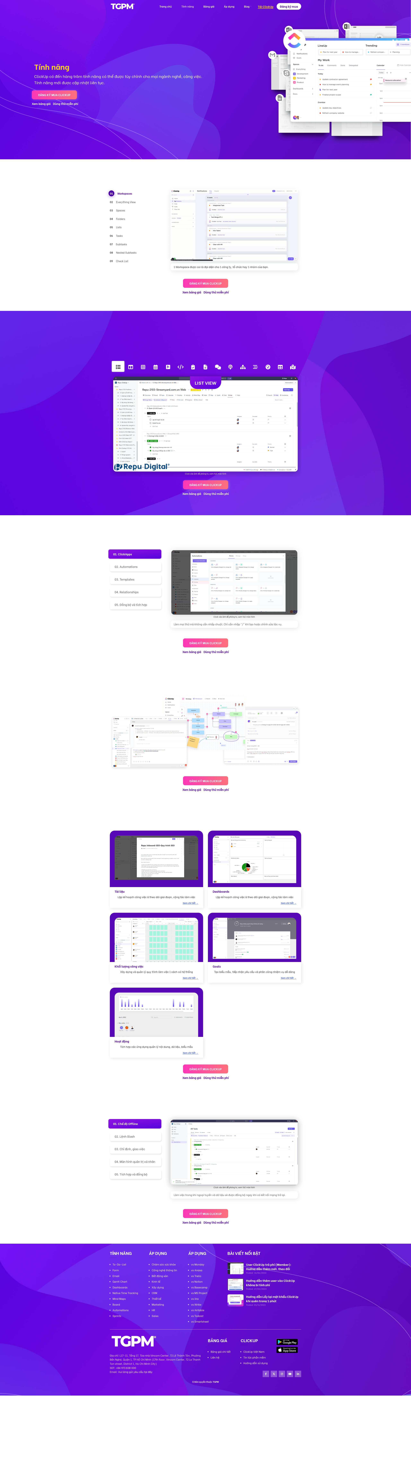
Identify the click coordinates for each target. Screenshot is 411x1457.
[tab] (138, 193)
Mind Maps (119, 1298)
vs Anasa (196, 1270)
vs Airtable (197, 1310)
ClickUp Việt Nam (253, 1351)
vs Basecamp (199, 1287)
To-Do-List (119, 1264)
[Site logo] (123, 6)
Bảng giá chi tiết (221, 1351)
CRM (154, 1293)
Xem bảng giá (41, 103)
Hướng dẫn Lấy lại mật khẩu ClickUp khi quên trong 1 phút (272, 1298)
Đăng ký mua (289, 6)
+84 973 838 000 (126, 1368)
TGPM (216, 1381)
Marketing (158, 1304)
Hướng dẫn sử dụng (255, 1363)
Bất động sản (160, 1276)
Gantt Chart (120, 1281)
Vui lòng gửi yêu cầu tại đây (135, 1372)
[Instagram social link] (282, 1374)
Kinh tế (156, 1281)
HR (153, 1310)
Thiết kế (156, 1298)
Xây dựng (158, 1287)
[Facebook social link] (266, 1374)
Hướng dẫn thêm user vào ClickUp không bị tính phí (270, 1282)
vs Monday (197, 1264)
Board (116, 1304)
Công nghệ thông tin (164, 1270)
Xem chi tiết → (190, 903)
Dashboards (120, 1287)
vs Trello (196, 1276)
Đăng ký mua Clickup (54, 95)
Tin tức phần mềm (254, 1357)
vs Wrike (196, 1304)
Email (116, 1276)
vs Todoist (197, 1316)
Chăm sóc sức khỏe (164, 1264)
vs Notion (197, 1281)
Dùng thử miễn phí (65, 103)
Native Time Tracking (125, 1293)
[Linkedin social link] (298, 1374)
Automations (121, 1310)
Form (116, 1270)
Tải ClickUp (265, 7)
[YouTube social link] (290, 1374)
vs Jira (195, 1298)
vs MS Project (199, 1293)
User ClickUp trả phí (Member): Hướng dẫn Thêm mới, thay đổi (268, 1266)
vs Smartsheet (200, 1321)
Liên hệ (215, 1357)
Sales (155, 1316)
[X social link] (274, 1374)
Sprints (117, 1316)
